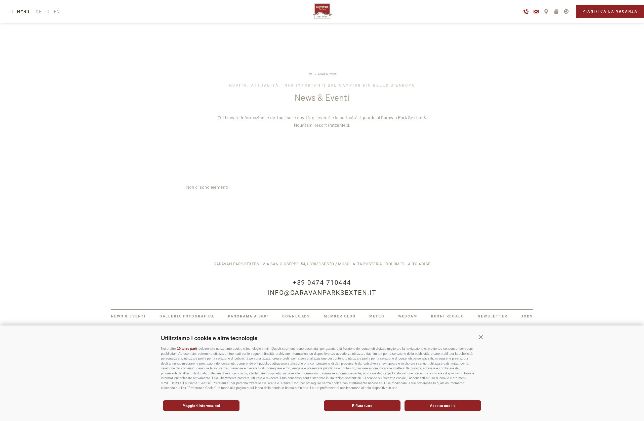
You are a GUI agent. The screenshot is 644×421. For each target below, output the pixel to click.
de (39, 11)
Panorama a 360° (248, 316)
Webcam (407, 316)
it (48, 11)
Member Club (340, 316)
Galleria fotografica (186, 316)
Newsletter (492, 316)
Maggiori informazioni (201, 406)
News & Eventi (128, 316)
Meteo (377, 316)
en (57, 11)
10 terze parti (187, 348)
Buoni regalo (447, 316)
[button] (480, 337)
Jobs (527, 316)
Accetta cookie (443, 406)
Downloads (296, 316)
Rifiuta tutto (362, 406)
